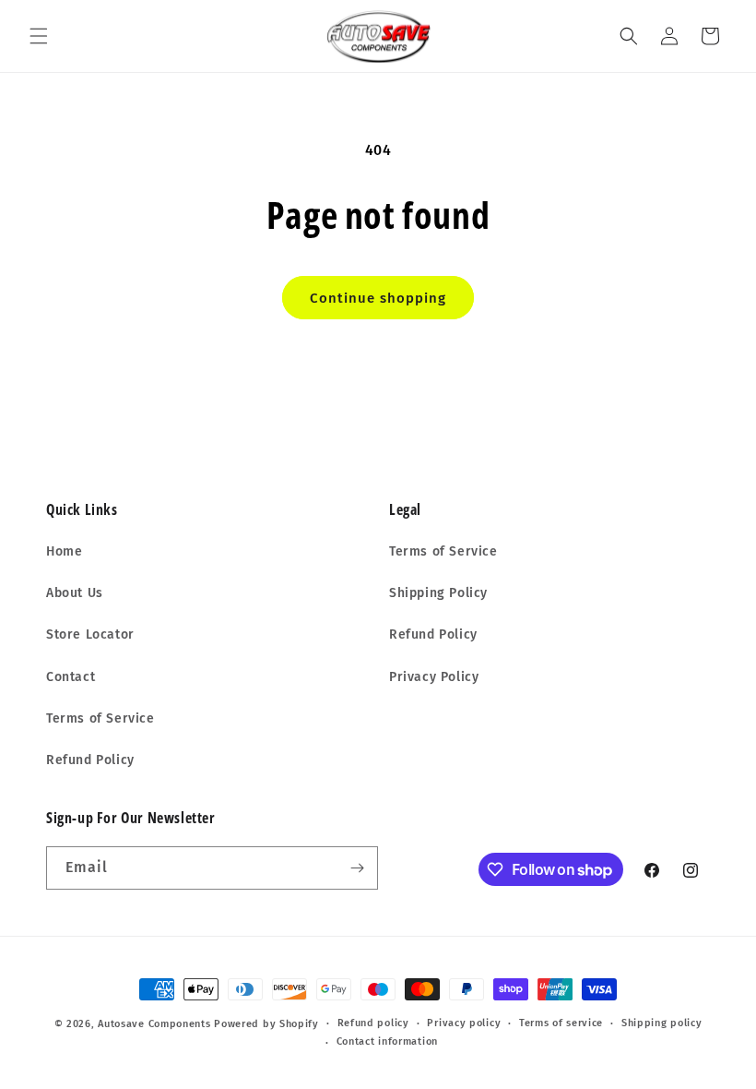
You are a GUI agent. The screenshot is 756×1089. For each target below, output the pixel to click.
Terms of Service (100, 718)
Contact (70, 677)
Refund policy (373, 1023)
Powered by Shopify (266, 1024)
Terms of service (561, 1023)
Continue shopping (378, 298)
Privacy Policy (433, 677)
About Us (74, 593)
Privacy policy (464, 1023)
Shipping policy (662, 1023)
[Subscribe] (357, 868)
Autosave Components (154, 1024)
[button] (38, 36)
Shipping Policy (438, 593)
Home (64, 551)
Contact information (387, 1041)
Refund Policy (90, 760)
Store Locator (90, 634)
